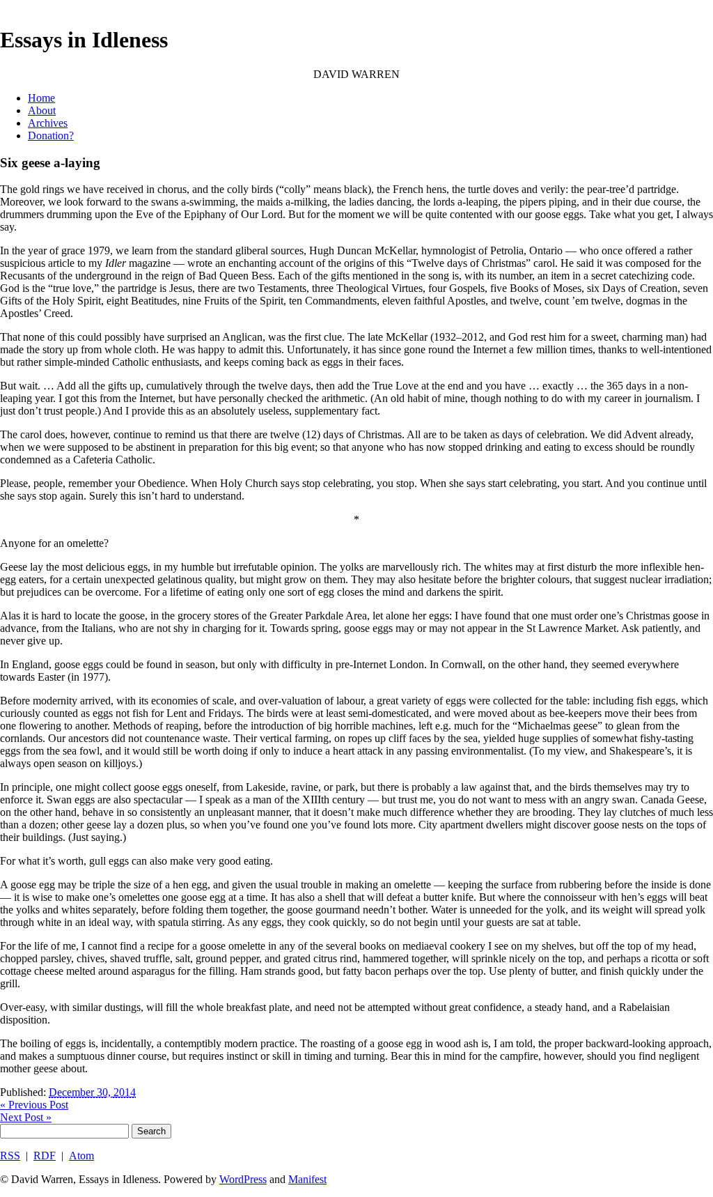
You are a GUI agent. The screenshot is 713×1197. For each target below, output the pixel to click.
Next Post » (26, 1117)
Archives (48, 123)
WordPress (243, 1179)
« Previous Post (34, 1105)
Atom (81, 1155)
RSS (10, 1155)
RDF (44, 1155)
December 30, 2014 (92, 1092)
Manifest (307, 1179)
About (42, 110)
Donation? (51, 135)
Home (41, 98)
